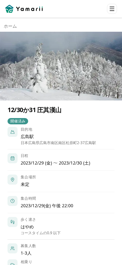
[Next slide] (112, 66)
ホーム (10, 26)
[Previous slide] (10, 66)
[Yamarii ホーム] (24, 8)
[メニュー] (112, 9)
